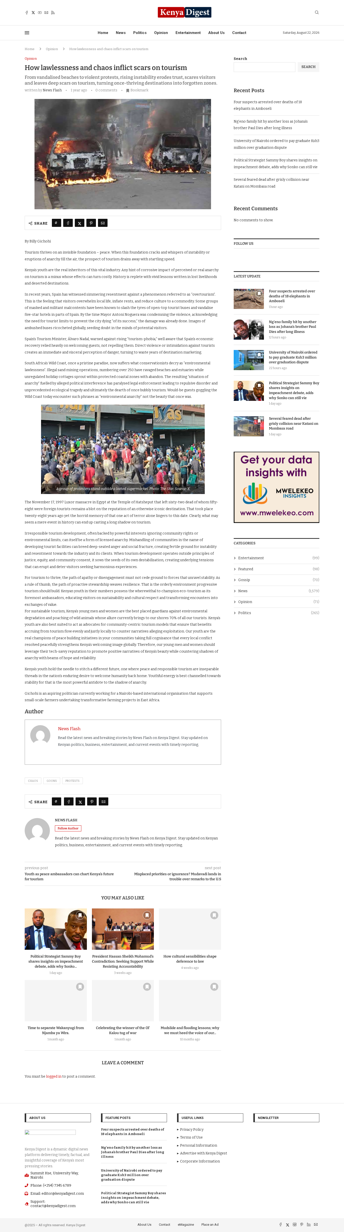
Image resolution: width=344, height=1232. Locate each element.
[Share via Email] (103, 223)
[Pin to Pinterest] (91, 223)
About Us (216, 32)
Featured (278, 569)
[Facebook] (27, 13)
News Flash (52, 90)
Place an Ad (210, 1224)
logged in (53, 1076)
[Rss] (53, 13)
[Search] (316, 13)
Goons (52, 781)
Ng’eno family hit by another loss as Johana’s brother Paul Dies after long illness (292, 327)
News (121, 32)
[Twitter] (33, 13)
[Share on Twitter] (79, 223)
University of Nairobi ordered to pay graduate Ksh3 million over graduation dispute (293, 357)
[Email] (46, 13)
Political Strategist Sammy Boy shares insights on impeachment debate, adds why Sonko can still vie (294, 390)
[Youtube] (40, 13)
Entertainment (188, 32)
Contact (239, 32)
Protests (72, 781)
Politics (140, 32)
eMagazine (186, 1224)
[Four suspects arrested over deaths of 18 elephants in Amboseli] (249, 299)
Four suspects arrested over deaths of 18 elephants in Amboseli (292, 296)
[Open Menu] (27, 32)
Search (240, 59)
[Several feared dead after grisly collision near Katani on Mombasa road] (249, 426)
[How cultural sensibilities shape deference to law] (190, 929)
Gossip (278, 580)
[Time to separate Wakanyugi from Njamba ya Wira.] (56, 1000)
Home (103, 32)
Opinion (161, 32)
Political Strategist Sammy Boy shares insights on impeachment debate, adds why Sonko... (55, 961)
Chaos (33, 781)
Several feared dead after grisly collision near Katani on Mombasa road (293, 423)
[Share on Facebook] (68, 223)
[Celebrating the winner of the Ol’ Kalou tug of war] (123, 1000)
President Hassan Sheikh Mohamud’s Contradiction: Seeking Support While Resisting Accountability (123, 961)
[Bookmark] (80, 915)
